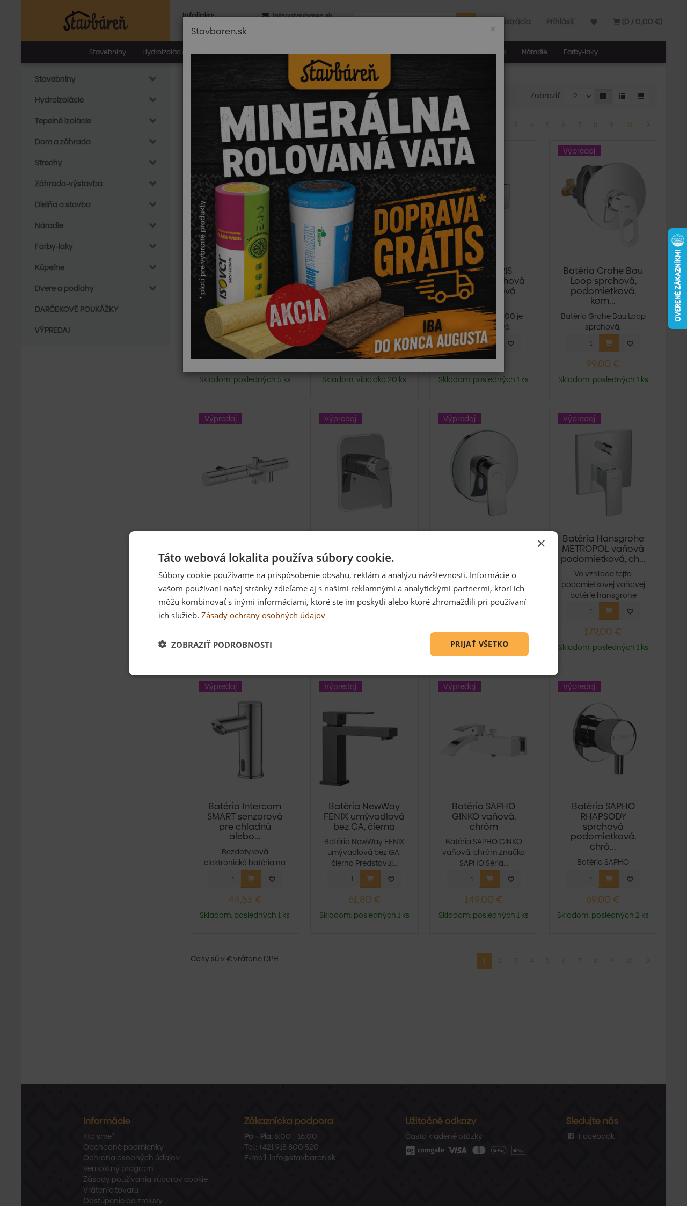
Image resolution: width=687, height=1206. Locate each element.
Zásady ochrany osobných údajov (263, 614)
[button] (215, 644)
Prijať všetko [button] (479, 644)
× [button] (541, 543)
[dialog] (343, 603)
